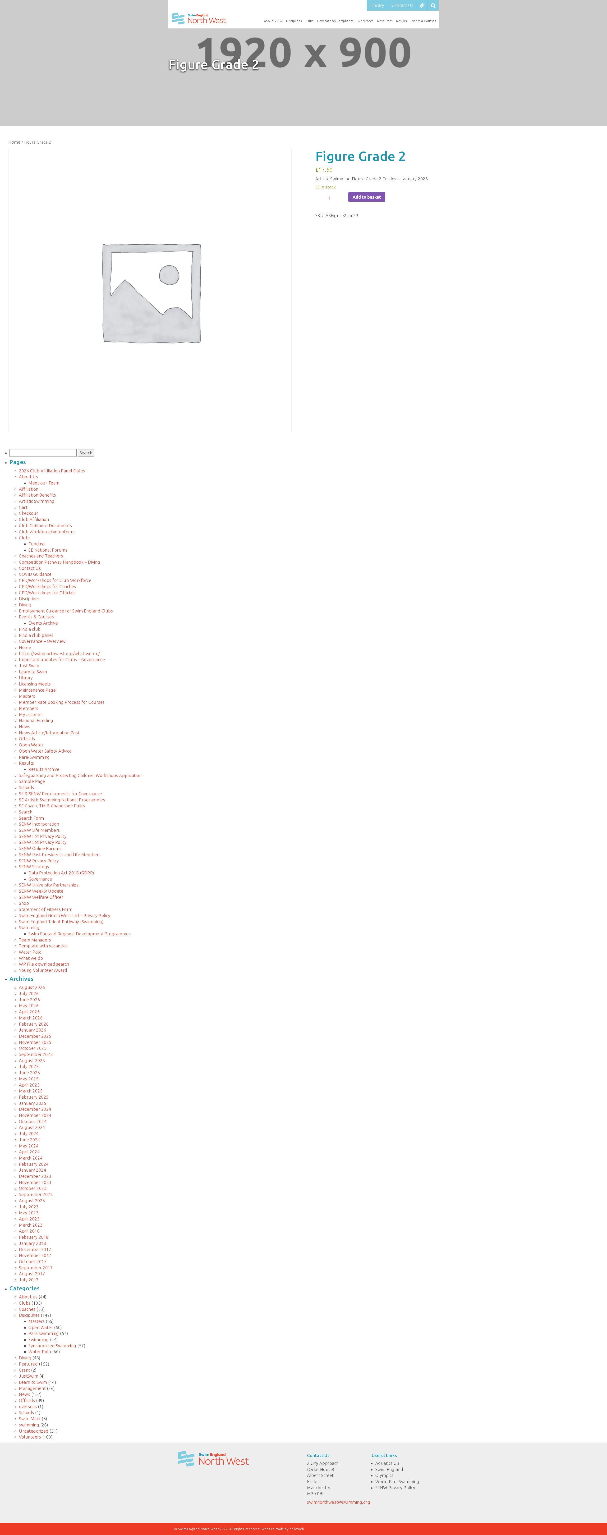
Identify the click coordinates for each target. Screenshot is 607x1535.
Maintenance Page (37, 690)
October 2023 (32, 1188)
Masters (27, 696)
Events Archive (43, 623)
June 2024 (29, 1139)
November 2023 (35, 1182)
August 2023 (32, 1200)
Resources (385, 21)
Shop (24, 903)
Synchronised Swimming (52, 1345)
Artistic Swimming (37, 501)
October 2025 (32, 1048)
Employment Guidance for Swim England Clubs (66, 610)
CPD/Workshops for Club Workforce (55, 580)
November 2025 (35, 1042)
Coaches (27, 1309)
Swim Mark (30, 1418)
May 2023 (28, 1212)
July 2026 (29, 993)
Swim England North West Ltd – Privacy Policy (64, 915)
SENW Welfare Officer (41, 897)
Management (32, 1388)
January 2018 (32, 1243)
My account (30, 714)
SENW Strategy (34, 866)
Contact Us (402, 5)
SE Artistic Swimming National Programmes (62, 799)
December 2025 (35, 1036)
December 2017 (35, 1249)
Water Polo (30, 952)
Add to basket (367, 197)
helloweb (297, 1529)
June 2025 (29, 1072)
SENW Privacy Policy (39, 860)
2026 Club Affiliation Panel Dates (52, 470)
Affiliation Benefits (37, 495)
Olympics (384, 1475)
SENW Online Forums (40, 848)
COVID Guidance (35, 574)
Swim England (389, 1469)
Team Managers (35, 939)
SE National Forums (47, 550)
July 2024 (29, 1133)
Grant (24, 1370)
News (24, 726)
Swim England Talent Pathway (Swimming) (61, 921)
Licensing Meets (35, 683)
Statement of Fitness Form (46, 909)
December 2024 (35, 1109)
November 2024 (35, 1115)
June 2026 (29, 999)
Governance (40, 879)
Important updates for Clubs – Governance (62, 659)
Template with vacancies (43, 945)
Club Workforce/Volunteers (47, 531)
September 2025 (36, 1054)
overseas (28, 1406)
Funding (36, 543)
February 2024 (34, 1164)
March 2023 (30, 1225)
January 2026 (32, 1030)
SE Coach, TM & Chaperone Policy (52, 805)
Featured (28, 1363)
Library (377, 5)
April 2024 (29, 1151)
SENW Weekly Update (41, 891)
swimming (29, 1424)
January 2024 (32, 1170)
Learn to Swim (33, 671)
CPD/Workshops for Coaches (47, 586)
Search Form (31, 818)
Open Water (31, 744)
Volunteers (30, 1436)
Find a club (30, 629)
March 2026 (30, 1017)
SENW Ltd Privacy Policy (43, 836)
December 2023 (35, 1176)
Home (14, 142)
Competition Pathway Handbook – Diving (59, 562)
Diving (25, 604)
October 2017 (32, 1261)
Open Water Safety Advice (45, 751)
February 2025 (34, 1097)
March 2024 (30, 1158)
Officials (27, 738)
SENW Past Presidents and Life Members (60, 854)
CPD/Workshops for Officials (47, 592)
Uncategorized (34, 1431)
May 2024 (28, 1145)
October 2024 (32, 1121)
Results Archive (44, 769)
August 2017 (32, 1273)
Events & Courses (423, 21)
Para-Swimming (34, 757)
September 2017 (36, 1267)
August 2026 (32, 987)
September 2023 (36, 1194)
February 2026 (34, 1024)
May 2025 (28, 1078)
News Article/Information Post (49, 732)
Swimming (29, 927)
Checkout (28, 513)
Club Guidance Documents (45, 525)
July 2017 (29, 1279)
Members (28, 708)
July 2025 (29, 1066)
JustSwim (28, 1376)
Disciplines (294, 21)
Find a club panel (36, 635)
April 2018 (29, 1231)
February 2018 (34, 1237)
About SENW (273, 21)
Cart (23, 507)
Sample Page (32, 781)
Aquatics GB (387, 1463)
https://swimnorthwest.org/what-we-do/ (59, 653)
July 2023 (29, 1206)
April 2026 (29, 1011)
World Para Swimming (397, 1481)
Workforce (366, 21)
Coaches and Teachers (41, 555)
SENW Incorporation (39, 824)
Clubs (309, 21)
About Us (28, 476)
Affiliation (28, 489)
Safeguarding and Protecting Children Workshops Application (80, 775)
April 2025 (29, 1085)
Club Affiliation (34, 519)
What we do (31, 958)
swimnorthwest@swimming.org (338, 1502)
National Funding (36, 720)
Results (401, 21)
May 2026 (28, 1005)
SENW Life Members (39, 830)
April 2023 (29, 1218)
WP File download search (44, 964)
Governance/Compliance (335, 21)
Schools (26, 787)
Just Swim (29, 665)
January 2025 (32, 1103)
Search (25, 811)
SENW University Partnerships (48, 884)
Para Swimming (43, 1333)
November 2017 (35, 1255)
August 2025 (32, 1060)
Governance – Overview (42, 641)
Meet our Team (44, 482)
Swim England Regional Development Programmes (79, 933)
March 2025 (30, 1090)
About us (28, 1296)
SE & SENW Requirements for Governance (60, 793)
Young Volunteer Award (43, 970)
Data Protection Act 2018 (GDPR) (61, 872)
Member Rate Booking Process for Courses (62, 702)
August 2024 (32, 1127)
